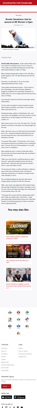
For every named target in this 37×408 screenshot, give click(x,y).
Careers (3, 359)
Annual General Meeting (25, 354)
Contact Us (4, 348)
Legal (20, 344)
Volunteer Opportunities (7, 365)
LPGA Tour (18, 15)
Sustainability (4, 370)
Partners (3, 356)
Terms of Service (23, 351)
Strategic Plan (22, 356)
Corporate (4, 344)
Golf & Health (5, 367)
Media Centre (5, 362)
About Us (3, 351)
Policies (20, 348)
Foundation (4, 354)
